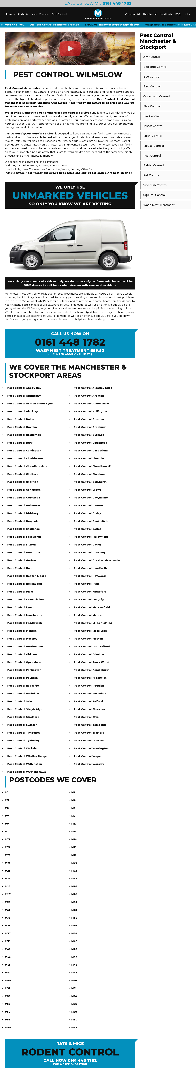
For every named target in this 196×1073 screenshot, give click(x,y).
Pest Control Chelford (22, 474)
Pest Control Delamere (23, 505)
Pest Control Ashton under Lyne (30, 403)
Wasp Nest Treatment (159, 205)
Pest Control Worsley (89, 764)
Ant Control (151, 57)
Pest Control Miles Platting (93, 623)
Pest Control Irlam (20, 591)
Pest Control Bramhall (22, 427)
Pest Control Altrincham (24, 395)
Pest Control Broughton (24, 434)
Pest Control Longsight (90, 599)
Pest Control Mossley (22, 638)
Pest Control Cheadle (89, 458)
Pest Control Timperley (23, 732)
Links (187, 14)
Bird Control (59, 14)
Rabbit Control (153, 165)
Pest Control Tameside (90, 724)
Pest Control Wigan (88, 756)
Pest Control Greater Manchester (97, 560)
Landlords (166, 14)
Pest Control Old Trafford (92, 646)
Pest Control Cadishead (90, 442)
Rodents (23, 14)
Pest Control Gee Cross (24, 552)
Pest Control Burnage (89, 434)
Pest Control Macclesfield (92, 607)
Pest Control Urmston (89, 740)
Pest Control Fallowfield (91, 536)
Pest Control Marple (88, 615)
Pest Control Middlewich (24, 623)
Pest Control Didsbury (23, 513)
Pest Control (152, 155)
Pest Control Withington (24, 764)
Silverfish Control (155, 185)
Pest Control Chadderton (25, 458)
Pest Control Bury (19, 442)
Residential (150, 14)
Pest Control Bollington (90, 411)
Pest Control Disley (87, 513)
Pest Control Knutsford (90, 591)
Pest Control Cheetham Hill (93, 466)
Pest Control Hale (19, 568)
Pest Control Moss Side (90, 630)
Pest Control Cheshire (89, 474)
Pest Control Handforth (90, 568)
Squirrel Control (154, 195)
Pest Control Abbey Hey (24, 387)
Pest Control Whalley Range (27, 756)
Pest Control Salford (88, 701)
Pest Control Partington (24, 670)
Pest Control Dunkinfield (91, 521)
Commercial (132, 14)
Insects (10, 14)
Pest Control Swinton (22, 724)
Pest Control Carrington (24, 450)
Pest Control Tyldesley (23, 740)
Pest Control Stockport (90, 709)
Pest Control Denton (88, 505)
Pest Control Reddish (89, 685)
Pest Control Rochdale (23, 693)
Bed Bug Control (155, 66)
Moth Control (152, 135)
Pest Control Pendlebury (91, 670)
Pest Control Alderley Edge (93, 387)
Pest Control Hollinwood (24, 583)
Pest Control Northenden (25, 646)
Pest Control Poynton (22, 677)
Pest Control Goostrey (90, 552)
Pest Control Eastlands (23, 529)
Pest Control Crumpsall (23, 497)
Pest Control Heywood (90, 576)
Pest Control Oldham (22, 654)
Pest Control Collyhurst (90, 481)
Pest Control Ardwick (89, 395)
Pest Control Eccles (87, 529)
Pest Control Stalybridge (24, 709)
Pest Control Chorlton (22, 481)
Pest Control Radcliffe (23, 685)
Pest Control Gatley (88, 544)
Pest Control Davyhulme (91, 497)
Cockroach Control (156, 96)
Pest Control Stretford (23, 717)
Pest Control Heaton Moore (26, 576)
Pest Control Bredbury (90, 427)
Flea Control (151, 106)
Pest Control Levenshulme (26, 599)
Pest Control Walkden (22, 748)
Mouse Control (153, 145)
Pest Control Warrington (91, 748)
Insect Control (153, 126)
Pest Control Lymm (20, 607)
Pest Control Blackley (22, 411)
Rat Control (151, 175)
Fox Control (151, 116)
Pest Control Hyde (87, 583)
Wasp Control (40, 14)
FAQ (178, 14)
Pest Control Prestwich (90, 677)
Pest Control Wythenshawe (26, 771)
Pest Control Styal (86, 717)
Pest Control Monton (22, 630)
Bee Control (151, 76)
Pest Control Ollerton (89, 654)
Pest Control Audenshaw (91, 403)
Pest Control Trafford (89, 732)
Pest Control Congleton (24, 489)
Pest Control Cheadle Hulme (27, 466)
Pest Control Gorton (21, 560)
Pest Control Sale (19, 701)
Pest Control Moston (88, 638)
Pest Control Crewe (88, 489)
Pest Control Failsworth (24, 536)
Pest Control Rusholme (90, 693)
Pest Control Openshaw (24, 662)
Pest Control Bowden (89, 419)
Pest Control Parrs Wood (91, 662)
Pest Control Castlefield (91, 450)
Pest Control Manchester (25, 615)
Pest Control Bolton (21, 419)
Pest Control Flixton (21, 544)
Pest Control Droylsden (23, 521)
